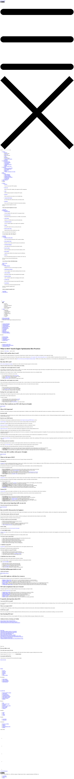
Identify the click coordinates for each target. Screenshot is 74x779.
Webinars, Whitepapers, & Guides (9, 171)
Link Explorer (6, 163)
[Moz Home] (2, 2)
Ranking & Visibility (5, 331)
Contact (3, 715)
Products (1, 668)
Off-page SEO (2, 477)
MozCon (5, 170)
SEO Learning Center (7, 241)
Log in (3, 180)
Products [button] (3, 151)
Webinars (3, 725)
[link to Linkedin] (10, 761)
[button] (2, 302)
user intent (18, 399)
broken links (7, 378)
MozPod (3, 727)
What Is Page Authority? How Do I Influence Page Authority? (10, 622)
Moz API (5, 157)
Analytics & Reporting (6, 323)
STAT (5, 156)
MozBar (5, 165)
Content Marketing (5, 325)
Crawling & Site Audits (6, 326)
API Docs (4, 708)
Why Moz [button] (4, 173)
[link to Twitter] (10, 738)
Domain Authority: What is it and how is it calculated (8, 621)
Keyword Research (5, 328)
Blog (3, 172)
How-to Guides (4, 706)
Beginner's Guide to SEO (8, 237)
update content (8, 377)
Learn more (4, 209)
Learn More (4, 291)
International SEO (5, 327)
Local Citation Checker (6, 697)
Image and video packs (4, 428)
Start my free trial (3, 454)
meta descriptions (16, 470)
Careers (3, 714)
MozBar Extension (5, 698)
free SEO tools (7, 590)
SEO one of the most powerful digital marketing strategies (26, 358)
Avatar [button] (3, 309)
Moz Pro (5, 152)
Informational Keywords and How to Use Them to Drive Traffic (10, 635)
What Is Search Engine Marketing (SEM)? (7, 633)
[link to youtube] (10, 769)
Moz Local (6, 154)
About (3, 712)
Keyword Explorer (7, 162)
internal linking (16, 375)
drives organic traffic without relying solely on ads (39, 357)
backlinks (14, 482)
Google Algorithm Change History (7, 345)
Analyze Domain (18, 654)
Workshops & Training (6, 346)
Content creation (3, 532)
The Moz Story (6, 279)
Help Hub (4, 704)
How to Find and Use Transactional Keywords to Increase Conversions (11, 636)
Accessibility (4, 775)
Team (3, 713)
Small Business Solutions (8, 177)
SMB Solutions (4, 679)
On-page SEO (2, 463)
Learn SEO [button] (4, 167)
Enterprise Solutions (7, 176)
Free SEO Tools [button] (5, 160)
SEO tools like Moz (14, 401)
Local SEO (4, 330)
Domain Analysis (7, 161)
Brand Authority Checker (6, 696)
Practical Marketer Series (6, 726)
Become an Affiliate (5, 723)
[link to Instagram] (10, 753)
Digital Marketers (7, 174)
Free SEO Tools (5, 340)
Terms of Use (4, 776)
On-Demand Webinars (8, 244)
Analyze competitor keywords (7, 524)
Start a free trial (2, 406)
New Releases (6, 178)
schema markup (14, 499)
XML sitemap (8, 376)
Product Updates (5, 675)
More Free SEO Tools (7, 166)
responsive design (14, 498)
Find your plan (4, 263)
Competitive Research (7, 164)
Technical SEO (2, 491)
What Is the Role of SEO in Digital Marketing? (7, 620)
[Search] (10, 300)
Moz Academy (6, 169)
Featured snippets (3, 421)
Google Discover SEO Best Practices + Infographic (8, 632)
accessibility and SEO (17, 553)
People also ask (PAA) (4, 425)
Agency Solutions (7, 175)
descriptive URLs (15, 473)
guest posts (7, 565)
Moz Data (6, 159)
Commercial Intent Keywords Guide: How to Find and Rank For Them (11, 638)
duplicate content (7, 389)
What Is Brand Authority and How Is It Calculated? (8, 631)
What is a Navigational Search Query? (6, 637)
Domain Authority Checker (6, 692)
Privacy (3, 777)
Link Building (4, 329)
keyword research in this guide (14, 528)
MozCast (3, 699)
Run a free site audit (3, 506)
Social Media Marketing (6, 332)
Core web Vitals (7, 444)
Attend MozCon (5, 179)
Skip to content (2, 0)
